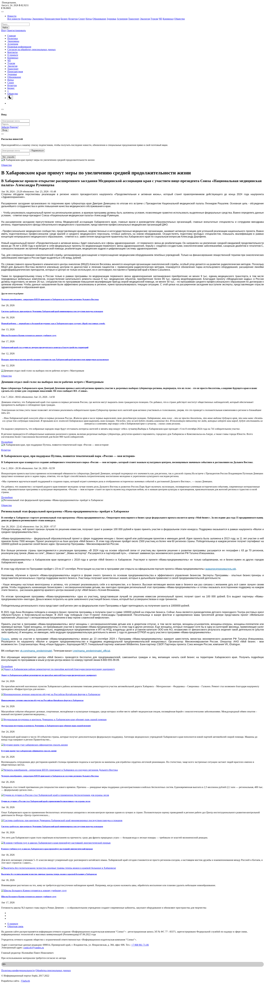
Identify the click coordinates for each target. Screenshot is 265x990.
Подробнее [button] (7, 442)
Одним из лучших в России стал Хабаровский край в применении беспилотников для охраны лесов (45, 801)
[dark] (10, 97)
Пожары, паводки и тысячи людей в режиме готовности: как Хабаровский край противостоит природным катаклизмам (55, 359)
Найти (5, 27)
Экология (145, 18)
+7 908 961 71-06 (140, 945)
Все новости (13, 18)
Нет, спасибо (8, 157)
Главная (11, 35)
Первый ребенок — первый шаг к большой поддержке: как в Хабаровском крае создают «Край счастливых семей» (53, 323)
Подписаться (37, 150)
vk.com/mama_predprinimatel (36, 650)
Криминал (168, 18)
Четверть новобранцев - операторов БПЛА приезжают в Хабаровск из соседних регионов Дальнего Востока (50, 299)
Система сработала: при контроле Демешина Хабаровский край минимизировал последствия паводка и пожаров (52, 311)
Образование (99, 18)
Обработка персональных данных (53, 970)
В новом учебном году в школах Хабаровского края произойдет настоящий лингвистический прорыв (47, 849)
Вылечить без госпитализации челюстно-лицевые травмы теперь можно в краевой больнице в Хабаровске (49, 874)
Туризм (154, 18)
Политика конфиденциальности (18, 970)
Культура (73, 18)
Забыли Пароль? (9, 127)
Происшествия (52, 18)
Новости (11, 16)
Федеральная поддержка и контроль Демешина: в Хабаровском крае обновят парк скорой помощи (46, 725)
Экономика (38, 18)
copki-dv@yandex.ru (33, 947)
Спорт (81, 18)
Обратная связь (15, 926)
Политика (26, 18)
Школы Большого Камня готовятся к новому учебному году (28, 335)
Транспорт (133, 18)
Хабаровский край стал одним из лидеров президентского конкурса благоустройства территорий (44, 347)
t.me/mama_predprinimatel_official (91, 650)
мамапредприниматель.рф (220, 569)
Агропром (122, 18)
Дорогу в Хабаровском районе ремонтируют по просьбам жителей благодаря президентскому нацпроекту (49, 675)
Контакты (12, 52)
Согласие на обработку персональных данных (31, 49)
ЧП (160, 18)
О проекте (12, 55)
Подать (5, 639)
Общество (179, 18)
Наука (89, 18)
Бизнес (64, 18)
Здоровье (111, 18)
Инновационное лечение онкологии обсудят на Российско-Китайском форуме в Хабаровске (42, 700)
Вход (3, 30)
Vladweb (25, 981)
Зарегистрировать (16, 30)
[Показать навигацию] (2, 11)
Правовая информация (19, 46)
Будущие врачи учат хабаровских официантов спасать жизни (28, 751)
